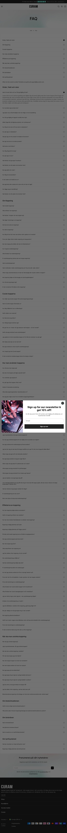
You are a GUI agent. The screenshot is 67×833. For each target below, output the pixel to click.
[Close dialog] (62, 403)
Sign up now (44, 426)
